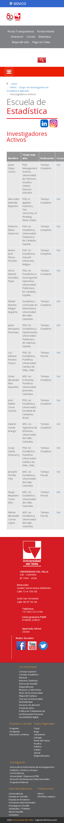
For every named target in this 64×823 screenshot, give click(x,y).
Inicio (14, 83)
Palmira (37, 746)
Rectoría (23, 677)
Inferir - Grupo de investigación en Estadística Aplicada (27, 89)
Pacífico (38, 743)
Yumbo (37, 749)
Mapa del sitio (20, 42)
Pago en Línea (41, 42)
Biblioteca (45, 36)
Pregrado (14, 728)
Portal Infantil (45, 31)
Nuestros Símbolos (28, 680)
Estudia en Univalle (18, 796)
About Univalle (16, 811)
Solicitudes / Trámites (19, 808)
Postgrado (15, 731)
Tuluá (36, 728)
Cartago (38, 737)
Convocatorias (17, 773)
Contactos (14, 814)
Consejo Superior (27, 671)
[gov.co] (18, 3)
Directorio (17, 36)
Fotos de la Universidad (31, 692)
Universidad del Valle (22, 819)
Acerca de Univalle (28, 683)
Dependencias (26, 686)
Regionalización (42, 755)
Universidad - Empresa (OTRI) (24, 776)
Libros (41, 793)
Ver (59, 164)
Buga (36, 731)
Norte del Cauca (42, 740)
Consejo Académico (29, 674)
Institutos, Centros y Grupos (24, 770)
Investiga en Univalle (19, 805)
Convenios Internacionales (22, 802)
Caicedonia (39, 734)
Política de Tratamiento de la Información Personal (32, 713)
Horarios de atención (29, 704)
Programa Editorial (19, 782)
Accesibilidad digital (28, 717)
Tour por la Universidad (31, 698)
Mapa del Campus (28, 695)
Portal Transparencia (21, 31)
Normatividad (25, 701)
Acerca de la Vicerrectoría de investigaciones (32, 767)
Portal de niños (26, 708)
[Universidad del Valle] (32, 16)
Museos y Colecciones (30, 689)
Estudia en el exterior (19, 799)
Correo (31, 36)
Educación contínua (19, 734)
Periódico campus (46, 796)
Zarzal (37, 752)
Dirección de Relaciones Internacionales (30, 779)
